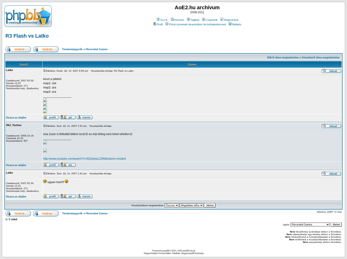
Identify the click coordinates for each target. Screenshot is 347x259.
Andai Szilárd (165, 253)
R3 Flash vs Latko (27, 36)
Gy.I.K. (164, 19)
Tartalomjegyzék (72, 49)
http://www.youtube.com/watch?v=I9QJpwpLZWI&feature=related (84, 158)
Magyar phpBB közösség (192, 253)
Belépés (236, 24)
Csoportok (212, 19)
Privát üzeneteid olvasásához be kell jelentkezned (197, 24)
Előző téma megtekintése (283, 57)
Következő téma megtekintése (320, 57)
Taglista (194, 19)
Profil (160, 24)
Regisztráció (231, 19)
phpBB (166, 250)
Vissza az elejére (16, 117)
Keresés (179, 19)
